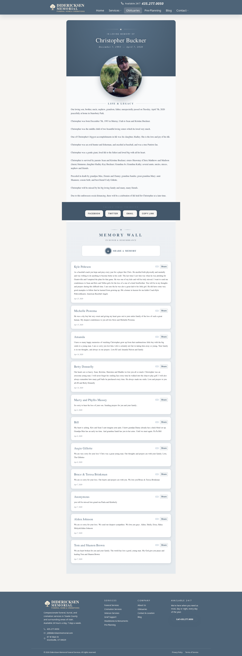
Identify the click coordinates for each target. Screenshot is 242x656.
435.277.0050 (153, 3)
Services (114, 10)
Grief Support (110, 617)
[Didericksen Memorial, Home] (67, 7)
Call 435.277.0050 (184, 619)
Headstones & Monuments (116, 621)
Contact (181, 10)
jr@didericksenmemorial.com (60, 633)
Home (100, 10)
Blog (169, 10)
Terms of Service (191, 652)
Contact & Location (146, 613)
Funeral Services (111, 605)
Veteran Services (111, 613)
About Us (142, 605)
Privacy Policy (177, 652)
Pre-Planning (153, 10)
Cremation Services (113, 609)
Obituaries (133, 10)
